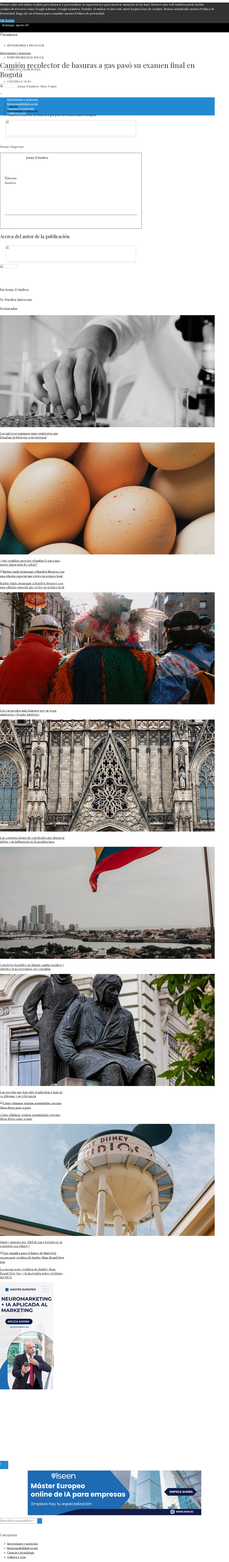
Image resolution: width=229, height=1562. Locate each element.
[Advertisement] (81, 187)
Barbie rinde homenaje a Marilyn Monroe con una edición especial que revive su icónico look (32, 585)
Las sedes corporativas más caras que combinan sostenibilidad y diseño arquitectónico (64, 1420)
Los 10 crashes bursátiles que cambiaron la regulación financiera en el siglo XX (59, 1411)
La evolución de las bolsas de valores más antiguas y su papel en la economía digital (62, 1406)
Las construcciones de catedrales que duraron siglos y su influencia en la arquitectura (32, 840)
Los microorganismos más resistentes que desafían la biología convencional (29, 435)
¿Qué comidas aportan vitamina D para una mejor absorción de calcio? (30, 562)
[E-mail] (7, 222)
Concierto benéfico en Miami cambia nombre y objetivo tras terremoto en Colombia (32, 967)
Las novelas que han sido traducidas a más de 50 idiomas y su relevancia (31, 1094)
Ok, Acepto (7, 20)
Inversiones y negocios (15, 53)
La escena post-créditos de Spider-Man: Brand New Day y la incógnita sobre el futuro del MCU (31, 1273)
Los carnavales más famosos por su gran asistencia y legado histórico (28, 712)
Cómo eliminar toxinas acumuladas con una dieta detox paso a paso (30, 1117)
